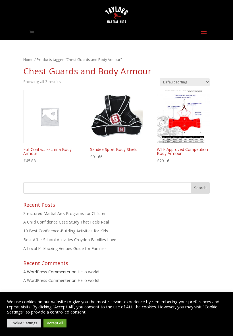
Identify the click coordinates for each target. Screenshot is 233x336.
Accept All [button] (55, 322)
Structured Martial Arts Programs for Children (65, 213)
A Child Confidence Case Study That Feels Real (66, 222)
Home (28, 59)
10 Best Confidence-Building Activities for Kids (65, 230)
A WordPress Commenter (46, 280)
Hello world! (88, 271)
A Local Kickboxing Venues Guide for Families (65, 248)
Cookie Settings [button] (24, 322)
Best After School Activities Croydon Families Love (69, 239)
